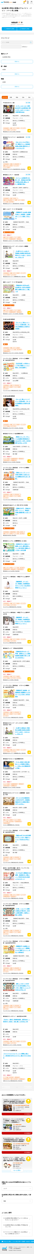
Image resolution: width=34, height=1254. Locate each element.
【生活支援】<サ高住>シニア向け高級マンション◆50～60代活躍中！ (22, 365)
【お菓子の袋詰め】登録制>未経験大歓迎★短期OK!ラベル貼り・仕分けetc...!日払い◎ (22, 731)
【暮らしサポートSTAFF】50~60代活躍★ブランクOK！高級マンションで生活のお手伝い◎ (22, 987)
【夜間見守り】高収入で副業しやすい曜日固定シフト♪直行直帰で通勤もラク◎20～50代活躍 (22, 547)
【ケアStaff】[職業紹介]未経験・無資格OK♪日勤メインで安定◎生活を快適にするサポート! (23, 876)
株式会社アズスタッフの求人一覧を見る (11, 462)
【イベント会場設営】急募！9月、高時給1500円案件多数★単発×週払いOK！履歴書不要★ (23, 181)
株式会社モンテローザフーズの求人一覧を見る (13, 352)
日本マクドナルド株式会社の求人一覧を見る (12, 1080)
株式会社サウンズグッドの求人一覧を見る (12, 1044)
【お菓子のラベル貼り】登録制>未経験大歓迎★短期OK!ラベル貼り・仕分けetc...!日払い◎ (23, 254)
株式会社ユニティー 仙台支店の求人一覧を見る (13, 203)
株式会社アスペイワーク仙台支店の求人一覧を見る (14, 169)
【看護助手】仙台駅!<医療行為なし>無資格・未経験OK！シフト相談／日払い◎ (23, 215)
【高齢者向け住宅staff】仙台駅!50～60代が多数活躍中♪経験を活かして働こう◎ (22, 288)
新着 (11, 97)
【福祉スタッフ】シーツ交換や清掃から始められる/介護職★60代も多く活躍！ (22, 475)
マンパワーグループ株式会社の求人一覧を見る (13, 390)
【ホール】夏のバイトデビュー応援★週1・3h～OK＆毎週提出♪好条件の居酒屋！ (22, 402)
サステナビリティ (22, 1247)
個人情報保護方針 (17, 1248)
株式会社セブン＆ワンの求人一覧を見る (11, 131)
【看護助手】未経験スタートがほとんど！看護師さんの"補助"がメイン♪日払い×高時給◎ (22, 949)
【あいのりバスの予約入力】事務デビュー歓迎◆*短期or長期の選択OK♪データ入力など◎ (22, 145)
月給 (29, 97)
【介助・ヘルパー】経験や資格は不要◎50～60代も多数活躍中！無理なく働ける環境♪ (22, 912)
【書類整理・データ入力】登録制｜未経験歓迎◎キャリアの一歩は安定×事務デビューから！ (22, 584)
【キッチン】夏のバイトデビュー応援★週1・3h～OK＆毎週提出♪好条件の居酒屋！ (23, 325)
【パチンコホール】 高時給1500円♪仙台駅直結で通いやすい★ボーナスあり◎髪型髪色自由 (23, 109)
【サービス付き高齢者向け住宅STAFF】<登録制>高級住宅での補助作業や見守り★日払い (22, 801)
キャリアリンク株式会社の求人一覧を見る (12, 606)
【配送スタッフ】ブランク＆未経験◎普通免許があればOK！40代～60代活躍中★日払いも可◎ (23, 440)
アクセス (15, 1247)
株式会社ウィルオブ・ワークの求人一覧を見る (13, 240)
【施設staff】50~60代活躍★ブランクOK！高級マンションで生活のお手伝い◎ (23, 838)
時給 (17, 97)
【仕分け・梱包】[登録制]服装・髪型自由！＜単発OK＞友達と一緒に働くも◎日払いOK (16, 1020)
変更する (17, 61)
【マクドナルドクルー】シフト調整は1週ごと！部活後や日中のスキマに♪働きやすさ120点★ (17, 1056)
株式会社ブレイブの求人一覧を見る (10, 679)
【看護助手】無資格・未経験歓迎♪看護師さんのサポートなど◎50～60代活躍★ (22, 693)
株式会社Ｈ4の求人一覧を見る (9, 535)
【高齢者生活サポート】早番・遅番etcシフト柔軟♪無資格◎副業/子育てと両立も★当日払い (23, 654)
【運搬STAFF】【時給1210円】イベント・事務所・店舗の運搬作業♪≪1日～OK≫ (23, 511)
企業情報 (10, 1247)
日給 (23, 97)
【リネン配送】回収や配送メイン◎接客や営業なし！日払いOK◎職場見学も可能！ (22, 765)
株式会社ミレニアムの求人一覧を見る (11, 571)
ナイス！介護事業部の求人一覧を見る (11, 824)
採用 (28, 1247)
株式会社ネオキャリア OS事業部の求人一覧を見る (14, 276)
